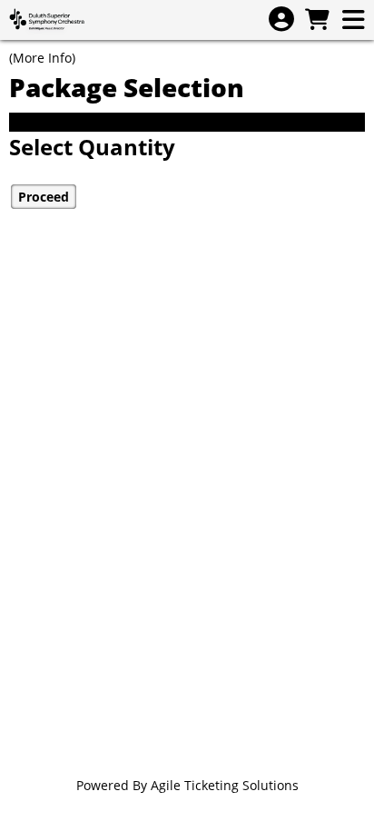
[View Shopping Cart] (316, 20)
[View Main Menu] (353, 20)
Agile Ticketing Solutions (225, 785)
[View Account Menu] (281, 19)
